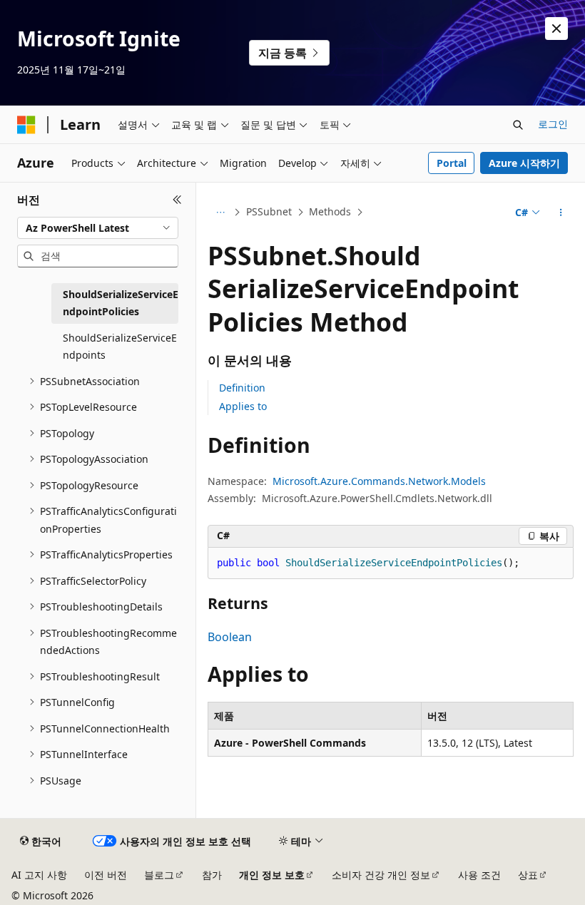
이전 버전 (105, 874)
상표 (528, 874)
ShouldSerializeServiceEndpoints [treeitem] (120, 346)
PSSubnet (269, 211)
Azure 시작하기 (524, 163)
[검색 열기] (518, 125)
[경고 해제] (556, 28)
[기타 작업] (561, 212)
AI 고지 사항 (39, 874)
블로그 (159, 874)
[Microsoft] (26, 125)
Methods (330, 211)
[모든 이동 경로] (220, 212)
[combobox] (97, 228)
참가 (212, 874)
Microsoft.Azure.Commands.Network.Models (379, 481)
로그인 (553, 124)
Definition (242, 387)
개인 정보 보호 (272, 874)
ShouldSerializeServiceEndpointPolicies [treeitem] (120, 303)
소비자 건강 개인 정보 (381, 874)
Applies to (243, 406)
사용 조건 (479, 874)
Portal (452, 163)
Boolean (230, 637)
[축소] (177, 199)
